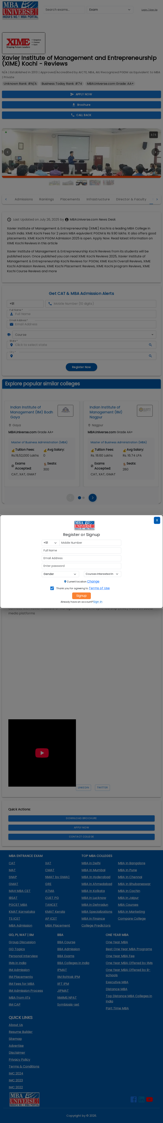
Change (93, 581)
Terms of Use (99, 588)
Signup (81, 595)
